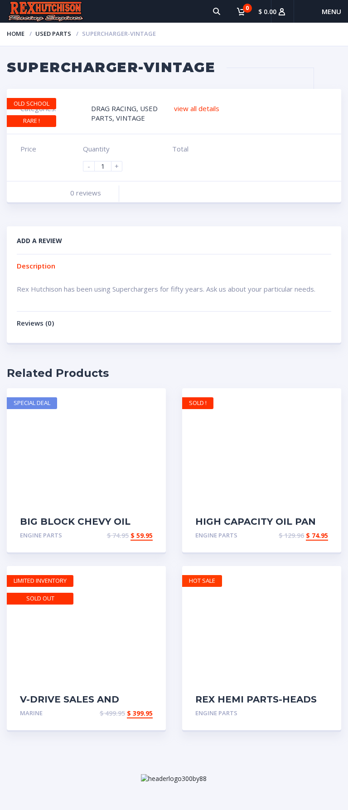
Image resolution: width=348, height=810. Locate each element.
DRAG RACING (113, 108)
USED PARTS (53, 33)
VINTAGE (130, 117)
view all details (196, 108)
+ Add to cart (127, 536)
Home (15, 33)
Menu (331, 11)
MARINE (31, 713)
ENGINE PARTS (41, 535)
